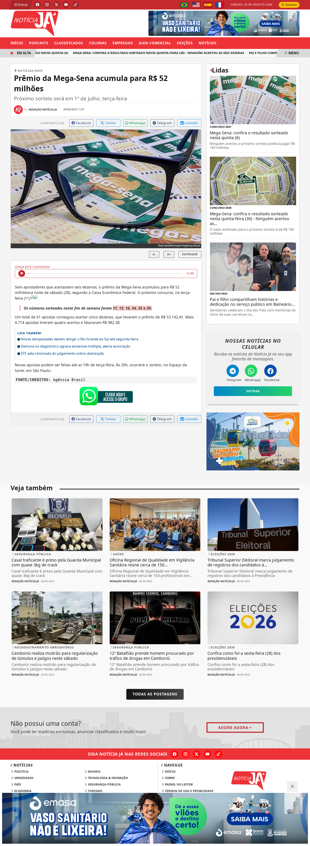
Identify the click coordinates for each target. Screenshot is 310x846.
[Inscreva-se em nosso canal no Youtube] (207, 754)
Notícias (208, 43)
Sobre (169, 778)
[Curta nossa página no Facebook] (174, 754)
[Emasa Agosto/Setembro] (155, 818)
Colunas (98, 43)
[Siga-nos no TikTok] (218, 754)
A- (154, 254)
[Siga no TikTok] (75, 4)
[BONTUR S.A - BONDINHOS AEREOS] (252, 441)
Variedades (23, 778)
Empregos (123, 43)
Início (17, 43)
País (17, 784)
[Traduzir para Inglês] (196, 4)
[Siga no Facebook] (37, 4)
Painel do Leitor (178, 784)
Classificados (68, 43)
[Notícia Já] (57, 23)
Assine (291, 5)
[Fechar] (292, 786)
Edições (185, 43)
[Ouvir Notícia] (21, 273)
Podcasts (38, 43)
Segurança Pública (104, 784)
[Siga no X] (56, 4)
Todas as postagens (155, 693)
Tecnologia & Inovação (107, 778)
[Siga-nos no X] (196, 754)
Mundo (93, 771)
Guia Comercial (155, 43)
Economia (22, 791)
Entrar (22, 4)
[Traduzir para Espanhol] (208, 4)
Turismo (94, 791)
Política (20, 771)
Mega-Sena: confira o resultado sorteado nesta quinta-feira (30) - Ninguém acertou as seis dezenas (146, 53)
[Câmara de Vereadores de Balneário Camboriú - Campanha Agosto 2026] (217, 23)
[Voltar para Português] (184, 4)
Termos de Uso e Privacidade (188, 791)
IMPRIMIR (190, 254)
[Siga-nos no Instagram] (185, 754)
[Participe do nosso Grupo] (106, 397)
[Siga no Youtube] (66, 4)
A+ (169, 254)
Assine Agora (233, 727)
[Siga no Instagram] (47, 4)
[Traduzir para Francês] (219, 4)
